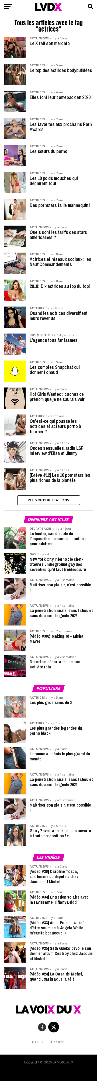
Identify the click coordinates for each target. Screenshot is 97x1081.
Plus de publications (48, 500)
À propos (57, 1042)
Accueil (38, 1042)
